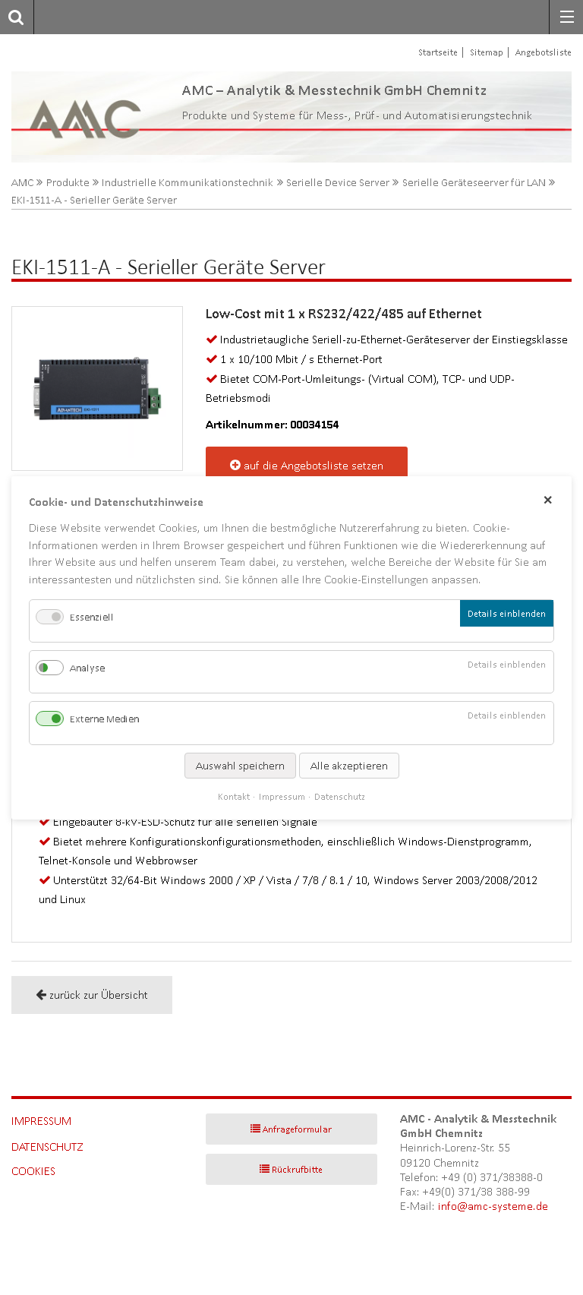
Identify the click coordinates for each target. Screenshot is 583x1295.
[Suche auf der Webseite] (12, 17)
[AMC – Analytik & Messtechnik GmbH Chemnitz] (69, 117)
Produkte (68, 182)
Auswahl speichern (240, 765)
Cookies (33, 1170)
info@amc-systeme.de (493, 1205)
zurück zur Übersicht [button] (98, 994)
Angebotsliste (543, 52)
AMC (22, 182)
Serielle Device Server (337, 182)
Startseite (438, 52)
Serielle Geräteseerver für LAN (474, 182)
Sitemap (486, 52)
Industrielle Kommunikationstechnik (187, 182)
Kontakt (234, 796)
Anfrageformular (297, 1129)
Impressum (41, 1120)
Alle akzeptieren (349, 765)
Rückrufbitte (297, 1169)
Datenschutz (47, 1146)
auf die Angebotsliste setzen (313, 465)
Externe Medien (104, 719)
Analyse (87, 668)
